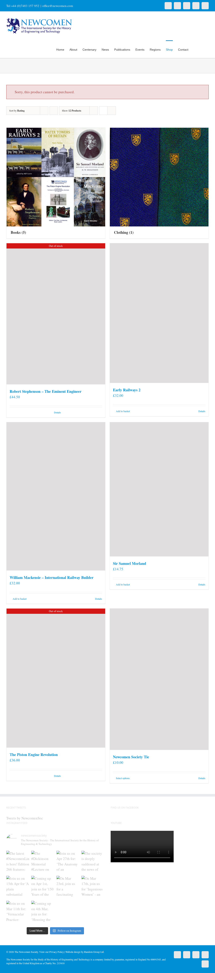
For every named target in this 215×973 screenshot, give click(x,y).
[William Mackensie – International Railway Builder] (56, 496)
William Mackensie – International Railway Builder (51, 577)
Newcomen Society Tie (131, 757)
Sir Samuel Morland (129, 563)
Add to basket (123, 411)
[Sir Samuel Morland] (159, 489)
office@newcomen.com (57, 6)
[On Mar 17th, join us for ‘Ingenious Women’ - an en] (92, 887)
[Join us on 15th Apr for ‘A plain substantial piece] (17, 887)
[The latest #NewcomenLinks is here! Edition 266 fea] (17, 862)
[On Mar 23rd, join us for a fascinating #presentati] (67, 887)
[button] (202, 49)
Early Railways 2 (126, 390)
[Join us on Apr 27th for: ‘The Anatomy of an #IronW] (67, 862)
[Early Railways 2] (159, 313)
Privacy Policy (56, 951)
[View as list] (112, 111)
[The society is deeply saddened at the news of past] (92, 862)
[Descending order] (54, 110)
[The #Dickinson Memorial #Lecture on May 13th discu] (42, 862)
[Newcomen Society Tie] (159, 679)
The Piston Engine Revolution (34, 754)
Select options (123, 778)
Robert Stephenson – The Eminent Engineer (45, 391)
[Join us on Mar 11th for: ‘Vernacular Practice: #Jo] (17, 912)
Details (57, 412)
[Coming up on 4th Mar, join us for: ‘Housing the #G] (42, 912)
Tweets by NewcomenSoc (24, 818)
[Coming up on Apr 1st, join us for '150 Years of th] (42, 887)
